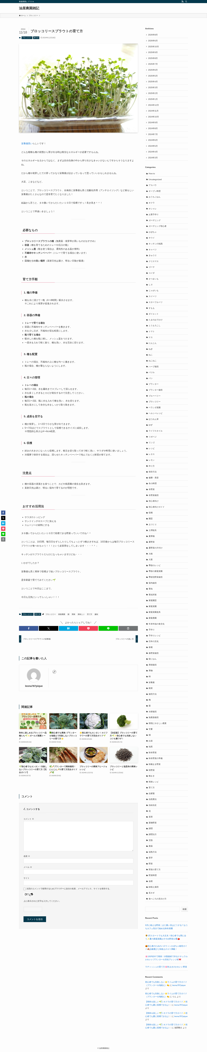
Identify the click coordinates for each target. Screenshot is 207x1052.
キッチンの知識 (156, 244)
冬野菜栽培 (154, 495)
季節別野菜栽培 (156, 577)
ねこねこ (153, 361)
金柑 (151, 881)
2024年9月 (153, 122)
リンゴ (152, 442)
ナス (151, 337)
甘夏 (151, 729)
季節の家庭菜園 (156, 571)
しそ (151, 284)
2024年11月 (153, 111)
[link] (54, 672)
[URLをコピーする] (128, 628)
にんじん (153, 343)
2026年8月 (153, 35)
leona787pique (34, 686)
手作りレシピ (155, 635)
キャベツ (153, 249)
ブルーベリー (155, 396)
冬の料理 (153, 483)
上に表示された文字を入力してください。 (42, 901)
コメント (29, 819)
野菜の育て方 (155, 869)
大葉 (151, 559)
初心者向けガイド (156, 507)
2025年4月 (153, 81)
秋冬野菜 (153, 752)
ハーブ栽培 (154, 366)
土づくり (153, 524)
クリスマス (154, 261)
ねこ (151, 355)
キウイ (152, 238)
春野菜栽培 (154, 653)
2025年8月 (153, 58)
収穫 (151, 513)
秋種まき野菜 (155, 764)
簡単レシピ (154, 782)
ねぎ (151, 349)
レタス (152, 454)
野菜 (151, 863)
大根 (151, 554)
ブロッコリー (27, 38)
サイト (26, 878)
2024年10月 (153, 117)
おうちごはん (155, 197)
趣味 (96, 614)
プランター (154, 384)
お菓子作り (154, 214)
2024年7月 (153, 134)
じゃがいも (154, 290)
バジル (152, 372)
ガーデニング (155, 220)
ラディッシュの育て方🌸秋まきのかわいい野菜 (166, 967)
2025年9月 (153, 52)
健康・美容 (154, 478)
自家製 (152, 793)
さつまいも (154, 279)
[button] (28, 628)
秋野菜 (152, 770)
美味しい (81, 614)
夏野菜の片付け (156, 548)
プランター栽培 (156, 390)
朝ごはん (153, 659)
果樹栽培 (153, 665)
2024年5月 (153, 146)
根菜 (151, 688)
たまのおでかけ (156, 320)
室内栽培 (153, 583)
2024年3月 (153, 157)
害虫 (151, 589)
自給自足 (153, 805)
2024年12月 (153, 105)
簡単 (73, 614)
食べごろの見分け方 (157, 899)
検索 (185, 909)
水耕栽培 (153, 711)
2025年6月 (153, 70)
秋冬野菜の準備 (156, 758)
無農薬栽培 (154, 717)
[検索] (186, 1)
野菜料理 (153, 875)
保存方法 (153, 472)
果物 (151, 670)
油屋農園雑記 (29, 8)
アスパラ (153, 185)
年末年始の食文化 (156, 624)
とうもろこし (155, 325)
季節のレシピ (155, 565)
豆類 (151, 840)
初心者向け (154, 501)
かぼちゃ (153, 232)
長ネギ (152, 893)
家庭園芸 (153, 600)
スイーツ (153, 296)
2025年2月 (153, 93)
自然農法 (153, 799)
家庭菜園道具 (155, 612)
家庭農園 (61, 614)
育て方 (36, 38)
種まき (152, 776)
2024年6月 (153, 140)
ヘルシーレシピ (156, 413)
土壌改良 (153, 530)
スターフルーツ (156, 302)
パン (151, 378)
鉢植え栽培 (154, 887)
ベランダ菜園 (155, 407)
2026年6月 (153, 41)
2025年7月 (153, 64)
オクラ (152, 203)
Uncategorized (155, 179)
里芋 (151, 858)
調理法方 (153, 834)
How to (152, 173)
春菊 (151, 647)
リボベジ (153, 437)
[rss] (182, 1)
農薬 (151, 846)
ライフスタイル (156, 431)
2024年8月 (153, 128)
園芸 (151, 518)
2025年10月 (153, 46)
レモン (152, 460)
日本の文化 (154, 641)
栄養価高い (27, 143)
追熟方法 (153, 852)
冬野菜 (152, 489)
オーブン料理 (155, 191)
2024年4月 (153, 152)
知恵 (151, 746)
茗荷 (151, 817)
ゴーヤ (152, 267)
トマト (152, 331)
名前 (27, 856)
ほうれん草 (154, 419)
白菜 (151, 741)
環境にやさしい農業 (157, 723)
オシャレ (153, 209)
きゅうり (153, 255)
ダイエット (154, 314)
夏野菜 (152, 542)
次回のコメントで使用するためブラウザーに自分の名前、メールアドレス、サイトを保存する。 (68, 888)
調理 (151, 828)
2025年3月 (153, 87)
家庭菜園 (153, 606)
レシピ (152, 448)
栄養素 (152, 682)
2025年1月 (153, 99)
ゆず (151, 425)
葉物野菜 (153, 823)
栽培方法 (153, 694)
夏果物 (152, 536)
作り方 (152, 466)
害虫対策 (153, 594)
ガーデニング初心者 (157, 226)
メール (28, 867)
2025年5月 (153, 76)
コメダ (152, 273)
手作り (152, 630)
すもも (152, 308)
